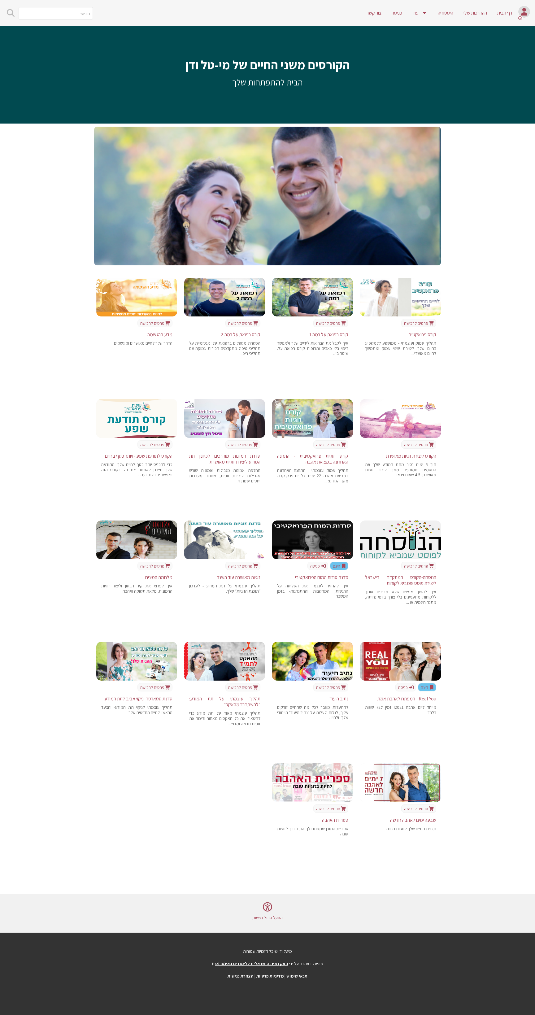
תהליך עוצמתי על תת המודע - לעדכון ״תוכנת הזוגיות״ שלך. (224, 588)
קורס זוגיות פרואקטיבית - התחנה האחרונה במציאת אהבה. (312, 459)
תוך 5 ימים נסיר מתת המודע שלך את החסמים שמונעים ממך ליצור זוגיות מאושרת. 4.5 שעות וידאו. (400, 470)
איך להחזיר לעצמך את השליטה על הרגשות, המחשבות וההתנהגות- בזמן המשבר (312, 591)
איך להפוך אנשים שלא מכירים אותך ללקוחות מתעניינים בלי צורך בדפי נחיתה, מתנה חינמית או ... (400, 597)
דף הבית (504, 13)
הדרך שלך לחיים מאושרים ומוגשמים (143, 343)
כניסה (397, 13)
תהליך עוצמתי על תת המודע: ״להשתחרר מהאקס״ (224, 701)
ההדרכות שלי (475, 13)
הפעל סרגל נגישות (267, 918)
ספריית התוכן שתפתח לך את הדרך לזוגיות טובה (312, 831)
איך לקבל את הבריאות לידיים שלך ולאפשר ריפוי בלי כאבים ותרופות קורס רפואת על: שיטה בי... (312, 348)
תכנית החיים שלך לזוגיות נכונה (411, 828)
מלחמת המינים (158, 577)
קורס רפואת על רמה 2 (240, 334)
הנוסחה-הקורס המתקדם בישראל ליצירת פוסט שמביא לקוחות (400, 580)
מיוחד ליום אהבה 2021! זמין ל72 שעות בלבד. (400, 709)
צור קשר (374, 13)
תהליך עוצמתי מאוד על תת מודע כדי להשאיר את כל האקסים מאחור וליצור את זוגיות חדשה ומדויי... (224, 718)
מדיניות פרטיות (270, 976)
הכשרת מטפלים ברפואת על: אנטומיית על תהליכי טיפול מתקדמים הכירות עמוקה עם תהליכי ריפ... (224, 348)
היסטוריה (445, 13)
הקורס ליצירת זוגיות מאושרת (411, 456)
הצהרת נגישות (241, 976)
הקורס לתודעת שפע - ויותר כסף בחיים (138, 456)
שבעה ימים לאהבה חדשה (413, 820)
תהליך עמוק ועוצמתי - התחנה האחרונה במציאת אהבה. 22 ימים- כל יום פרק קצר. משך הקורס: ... (312, 476)
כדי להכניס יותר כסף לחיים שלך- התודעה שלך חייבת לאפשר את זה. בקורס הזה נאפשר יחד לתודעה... (136, 470)
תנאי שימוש (296, 976)
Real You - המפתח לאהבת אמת (406, 698)
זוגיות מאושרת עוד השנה (238, 577)
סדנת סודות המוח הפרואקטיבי (321, 577)
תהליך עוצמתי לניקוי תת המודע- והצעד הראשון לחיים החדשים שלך (136, 709)
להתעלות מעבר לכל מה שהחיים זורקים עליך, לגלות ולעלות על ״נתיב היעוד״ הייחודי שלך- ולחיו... (312, 712)
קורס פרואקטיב (422, 334)
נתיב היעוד (338, 698)
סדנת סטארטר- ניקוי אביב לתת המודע (138, 698)
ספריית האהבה (335, 820)
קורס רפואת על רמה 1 (328, 334)
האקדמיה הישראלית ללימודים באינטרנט (251, 963)
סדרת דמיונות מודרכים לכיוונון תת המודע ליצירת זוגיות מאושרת (224, 459)
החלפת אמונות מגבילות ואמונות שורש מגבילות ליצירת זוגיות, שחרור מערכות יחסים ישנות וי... (224, 476)
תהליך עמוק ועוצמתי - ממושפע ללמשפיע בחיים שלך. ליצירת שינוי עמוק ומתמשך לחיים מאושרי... (400, 348)
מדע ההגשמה (159, 334)
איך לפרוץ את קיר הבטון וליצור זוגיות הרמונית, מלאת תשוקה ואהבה (136, 588)
